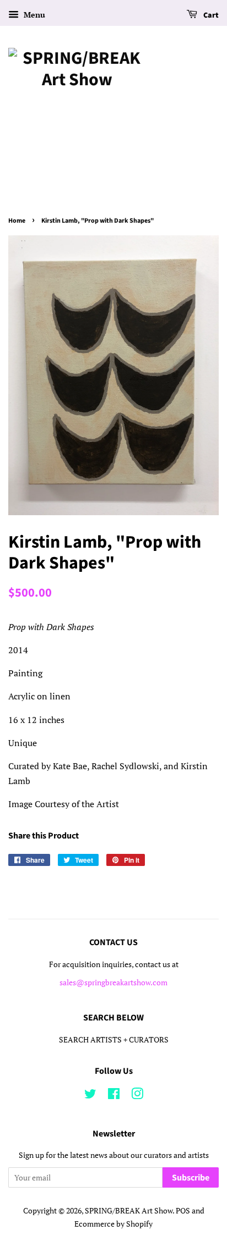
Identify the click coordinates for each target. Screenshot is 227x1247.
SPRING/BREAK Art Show (128, 1211)
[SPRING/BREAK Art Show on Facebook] (113, 1096)
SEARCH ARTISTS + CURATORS (114, 1040)
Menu (33, 14)
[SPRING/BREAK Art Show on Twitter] (90, 1096)
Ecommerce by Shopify (113, 1224)
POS (183, 1211)
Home (16, 220)
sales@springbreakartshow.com (113, 982)
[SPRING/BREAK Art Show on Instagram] (137, 1096)
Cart (210, 15)
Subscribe (190, 1178)
